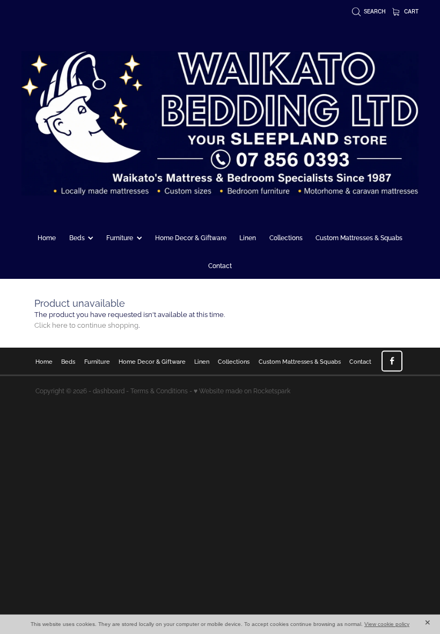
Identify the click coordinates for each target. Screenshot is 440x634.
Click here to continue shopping (86, 324)
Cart (410, 11)
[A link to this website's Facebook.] (392, 360)
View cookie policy (386, 624)
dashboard (108, 390)
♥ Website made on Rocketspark (242, 390)
